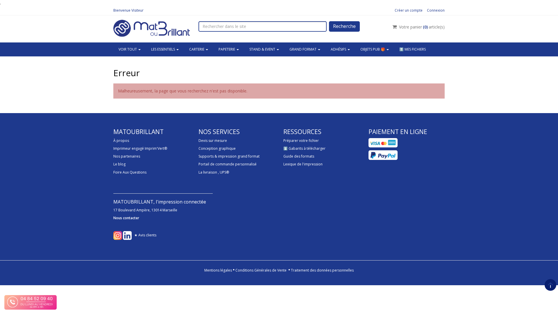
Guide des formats (298, 156)
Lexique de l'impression (303, 164)
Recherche (344, 26)
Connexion (436, 10)
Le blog (119, 164)
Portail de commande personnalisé (227, 164)
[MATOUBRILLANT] (151, 27)
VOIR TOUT (128, 49)
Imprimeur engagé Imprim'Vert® (140, 148)
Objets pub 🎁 (373, 49)
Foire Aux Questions (129, 172)
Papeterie (227, 49)
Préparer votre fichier (301, 140)
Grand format (303, 49)
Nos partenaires (126, 156)
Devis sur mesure (212, 140)
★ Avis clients (145, 235)
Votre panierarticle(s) (422, 27)
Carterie (197, 49)
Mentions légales (218, 270)
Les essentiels (163, 49)
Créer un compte (409, 10)
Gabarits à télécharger (307, 148)
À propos (121, 140)
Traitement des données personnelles (322, 270)
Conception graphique (217, 148)
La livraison (207, 172)
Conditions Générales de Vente (261, 270)
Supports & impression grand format (229, 156)
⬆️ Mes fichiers (412, 49)
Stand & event (262, 49)
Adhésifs (339, 49)
